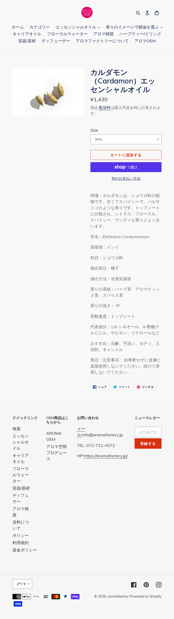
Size (94, 130)
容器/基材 (21, 488)
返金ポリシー (24, 550)
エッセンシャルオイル (20, 442)
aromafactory (118, 596)
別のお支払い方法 (125, 178)
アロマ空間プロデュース (56, 452)
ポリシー (20, 535)
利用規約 (20, 542)
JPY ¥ (21, 583)
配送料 (105, 107)
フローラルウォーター (20, 475)
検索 (16, 428)
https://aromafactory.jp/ (106, 455)
